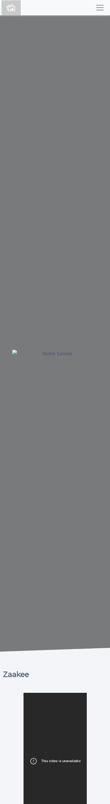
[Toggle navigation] (99, 8)
